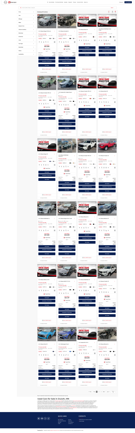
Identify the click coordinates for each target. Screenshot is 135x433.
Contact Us (70, 423)
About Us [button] (86, 2)
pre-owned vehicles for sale (78, 400)
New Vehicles (60, 419)
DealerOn (51, 430)
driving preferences (73, 407)
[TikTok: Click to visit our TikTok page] (48, 418)
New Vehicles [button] (51, 2)
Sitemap (55, 430)
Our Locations (128, 2)
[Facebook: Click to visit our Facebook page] (38, 418)
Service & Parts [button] (80, 2)
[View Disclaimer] (48, 42)
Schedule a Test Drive (47, 61)
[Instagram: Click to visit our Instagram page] (45, 418)
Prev (94, 391)
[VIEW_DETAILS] (87, 20)
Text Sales (47, 65)
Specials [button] (65, 2)
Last (108, 391)
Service (69, 419)
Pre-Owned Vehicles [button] (59, 2)
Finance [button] (74, 2)
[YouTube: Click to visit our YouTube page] (42, 418)
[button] (55, 21)
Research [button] (70, 2)
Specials (59, 422)
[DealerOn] (40, 430)
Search (112, 7)
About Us (70, 420)
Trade (59, 423)
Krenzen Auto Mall (58, 400)
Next (104, 391)
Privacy (58, 430)
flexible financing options (61, 406)
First (90, 391)
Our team (73, 405)
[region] (46, 54)
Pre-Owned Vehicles (62, 420)
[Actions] (54, 31)
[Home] (48, 2)
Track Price (47, 49)
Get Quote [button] (47, 57)
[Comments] (54, 42)
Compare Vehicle (43, 72)
